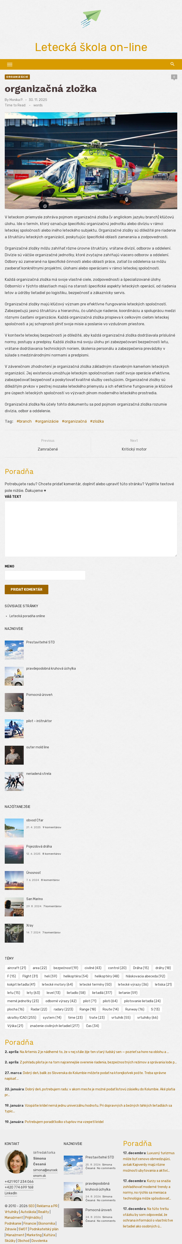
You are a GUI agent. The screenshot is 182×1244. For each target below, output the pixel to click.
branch (25, 421)
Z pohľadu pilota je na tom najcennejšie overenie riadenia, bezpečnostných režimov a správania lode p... (98, 1062)
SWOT (22, 1229)
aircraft (16, 968)
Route (111, 1009)
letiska (163, 985)
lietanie (128, 993)
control (117, 968)
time (75, 1018)
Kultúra (49, 1235)
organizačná (75, 421)
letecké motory (57, 985)
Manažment (14, 1218)
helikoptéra (76, 976)
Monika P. (16, 100)
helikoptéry (107, 976)
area (40, 968)
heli (51, 976)
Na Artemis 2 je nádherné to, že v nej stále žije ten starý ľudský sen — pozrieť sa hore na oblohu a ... (94, 1052)
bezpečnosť (66, 968)
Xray (29, 925)
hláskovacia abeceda (145, 976)
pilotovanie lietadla (142, 1001)
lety (33, 993)
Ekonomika (46, 1224)
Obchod (23, 1241)
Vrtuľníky (11, 1212)
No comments (106, 1168)
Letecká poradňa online (27, 616)
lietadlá (102, 993)
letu (13, 993)
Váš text (13, 497)
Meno (9, 566)
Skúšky (10, 1241)
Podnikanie (13, 1224)
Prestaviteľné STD (40, 642)
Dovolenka (39, 1241)
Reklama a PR (47, 1206)
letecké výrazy (133, 985)
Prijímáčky (33, 1218)
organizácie (17, 76)
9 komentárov (52, 827)
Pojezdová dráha (39, 847)
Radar (39, 1009)
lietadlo (76, 993)
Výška (15, 1026)
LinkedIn (11, 1193)
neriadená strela (38, 774)
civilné (93, 968)
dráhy (163, 968)
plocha (15, 1009)
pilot (89, 1001)
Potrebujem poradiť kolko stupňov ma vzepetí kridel (64, 1122)
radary (63, 1009)
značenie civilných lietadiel (54, 1026)
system (52, 1018)
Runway (134, 1009)
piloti (110, 1001)
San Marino (34, 899)
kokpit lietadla (21, 985)
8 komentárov (51, 853)
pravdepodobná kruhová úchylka (51, 669)
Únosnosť (33, 873)
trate (97, 1018)
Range (88, 1009)
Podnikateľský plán (44, 1229)
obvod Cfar (34, 820)
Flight (30, 976)
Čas (92, 1026)
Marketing (34, 1235)
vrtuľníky (147, 1018)
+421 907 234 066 (19, 1182)
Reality (43, 1212)
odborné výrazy (61, 1001)
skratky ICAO (21, 1018)
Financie (29, 1224)
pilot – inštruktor (39, 721)
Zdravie (10, 1229)
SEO (31, 1206)
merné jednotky (23, 1001)
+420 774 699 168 (19, 1187)
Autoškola (28, 1212)
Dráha (141, 968)
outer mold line (37, 747)
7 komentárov (52, 906)
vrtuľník (121, 1018)
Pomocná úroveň (39, 695)
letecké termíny (96, 985)
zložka (98, 421)
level (53, 993)
